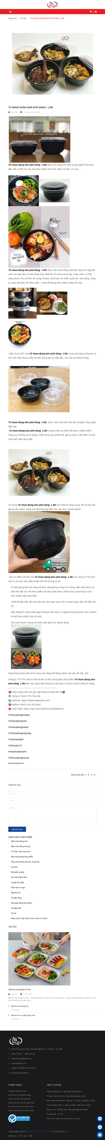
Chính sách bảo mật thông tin (19, 1099)
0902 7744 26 (17, 1053)
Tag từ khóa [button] (54, 1084)
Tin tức (12, 926)
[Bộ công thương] (25, 1118)
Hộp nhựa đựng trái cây (20, 846)
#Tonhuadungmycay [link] (18, 758)
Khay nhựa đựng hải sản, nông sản (25, 861)
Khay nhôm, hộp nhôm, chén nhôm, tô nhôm (29, 918)
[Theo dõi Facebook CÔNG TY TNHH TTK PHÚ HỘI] (18, 1135)
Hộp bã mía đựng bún (20, 1006)
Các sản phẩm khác (19, 877)
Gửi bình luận (17, 829)
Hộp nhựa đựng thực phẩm (22, 856)
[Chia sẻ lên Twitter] (92, 774)
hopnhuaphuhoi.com (19, 1063)
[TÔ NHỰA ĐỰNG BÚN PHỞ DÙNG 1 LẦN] (52, 63)
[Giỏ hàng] (96, 11)
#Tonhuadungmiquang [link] (19, 733)
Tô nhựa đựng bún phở (21, 165)
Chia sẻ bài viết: (77, 774)
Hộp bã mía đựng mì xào (19, 989)
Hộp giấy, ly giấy (17, 872)
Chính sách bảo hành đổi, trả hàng (21, 1110)
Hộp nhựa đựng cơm (19, 841)
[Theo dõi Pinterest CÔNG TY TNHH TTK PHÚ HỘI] (31, 1135)
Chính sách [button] (15, 1084)
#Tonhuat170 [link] (15, 745)
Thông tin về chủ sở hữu (17, 1091)
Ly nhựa (14, 867)
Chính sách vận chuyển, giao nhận (21, 1102)
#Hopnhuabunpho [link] (17, 751)
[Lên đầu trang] (100, 1112)
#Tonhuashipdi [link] (15, 739)
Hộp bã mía (15, 892)
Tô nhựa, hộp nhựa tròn (20, 851)
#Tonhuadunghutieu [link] (18, 727)
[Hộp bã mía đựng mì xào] (52, 958)
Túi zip (13, 913)
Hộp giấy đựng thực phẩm (21, 903)
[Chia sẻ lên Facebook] (94, 774)
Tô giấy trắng (16, 897)
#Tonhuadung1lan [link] (17, 721)
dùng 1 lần (40, 165)
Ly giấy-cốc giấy (17, 882)
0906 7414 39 (30, 1053)
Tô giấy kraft (16, 908)
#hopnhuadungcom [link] (16, 763)
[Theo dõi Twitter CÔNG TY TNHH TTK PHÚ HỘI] (21, 1135)
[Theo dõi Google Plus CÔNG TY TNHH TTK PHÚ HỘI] (24, 1135)
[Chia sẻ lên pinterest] (89, 774)
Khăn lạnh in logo (18, 887)
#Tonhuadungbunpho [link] (19, 715)
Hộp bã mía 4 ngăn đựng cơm (23, 1015)
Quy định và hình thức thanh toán (20, 1106)
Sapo (67, 1131)
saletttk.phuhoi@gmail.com (22, 1058)
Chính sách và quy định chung (19, 1095)
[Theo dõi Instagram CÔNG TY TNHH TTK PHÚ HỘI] (27, 1135)
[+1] (85, 774)
